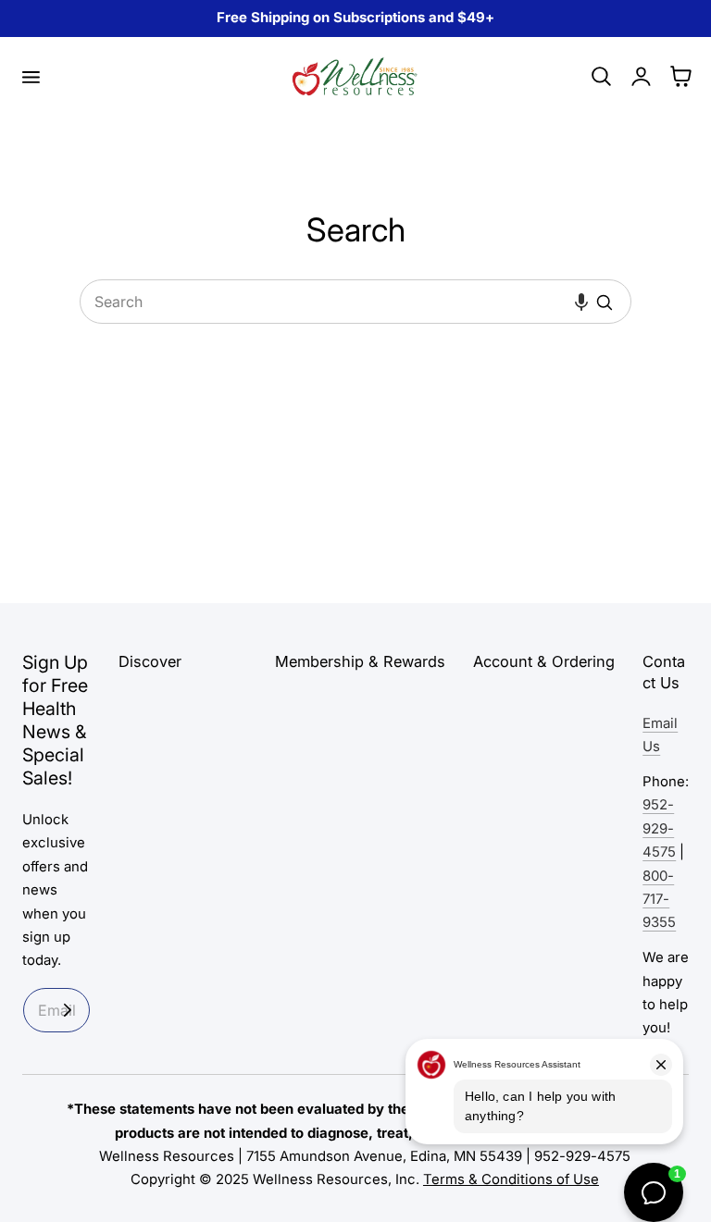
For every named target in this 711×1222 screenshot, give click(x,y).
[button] (30, 76)
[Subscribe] (67, 1010)
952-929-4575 (659, 828)
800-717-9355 (659, 900)
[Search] (604, 302)
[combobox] (355, 301)
